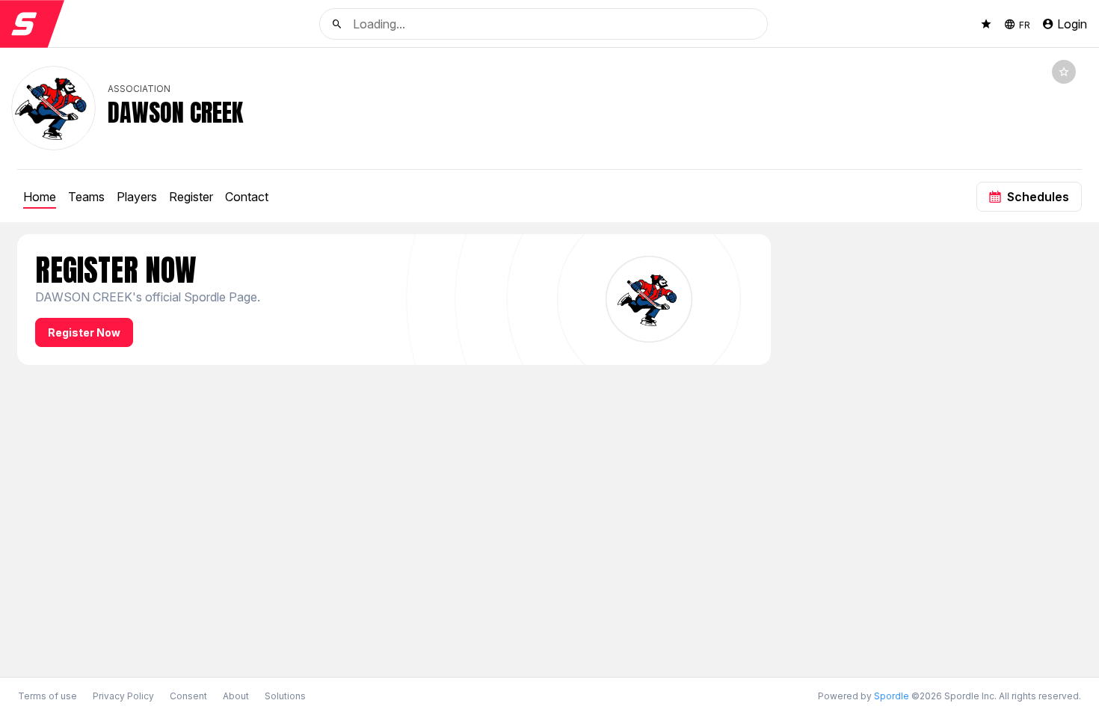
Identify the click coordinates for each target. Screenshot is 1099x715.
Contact (246, 196)
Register (191, 196)
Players (137, 196)
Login (1072, 24)
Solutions (285, 696)
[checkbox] (1064, 72)
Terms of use (47, 696)
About (236, 696)
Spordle (891, 696)
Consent (188, 696)
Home (39, 196)
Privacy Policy (123, 696)
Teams (86, 196)
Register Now (84, 332)
